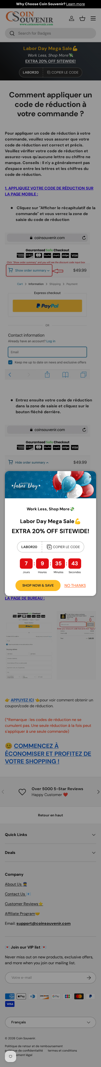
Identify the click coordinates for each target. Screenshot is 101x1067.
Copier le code (66, 547)
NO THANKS (75, 585)
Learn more (75, 4)
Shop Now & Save (38, 585)
